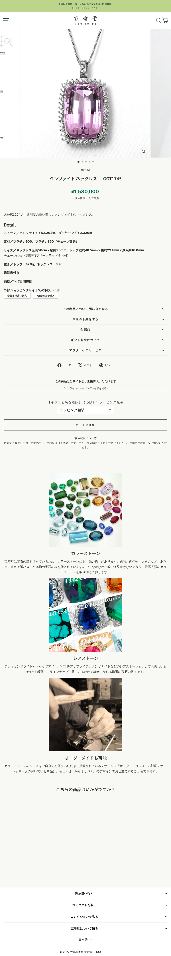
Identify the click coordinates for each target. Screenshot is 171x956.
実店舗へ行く (84, 893)
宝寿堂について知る (84, 928)
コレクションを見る (84, 916)
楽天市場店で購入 (17, 295)
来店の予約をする (85, 319)
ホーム (85, 169)
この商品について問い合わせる (85, 309)
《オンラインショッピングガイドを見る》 (85, 388)
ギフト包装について (85, 340)
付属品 (85, 329)
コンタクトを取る (84, 905)
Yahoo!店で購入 (45, 295)
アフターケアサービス (85, 350)
